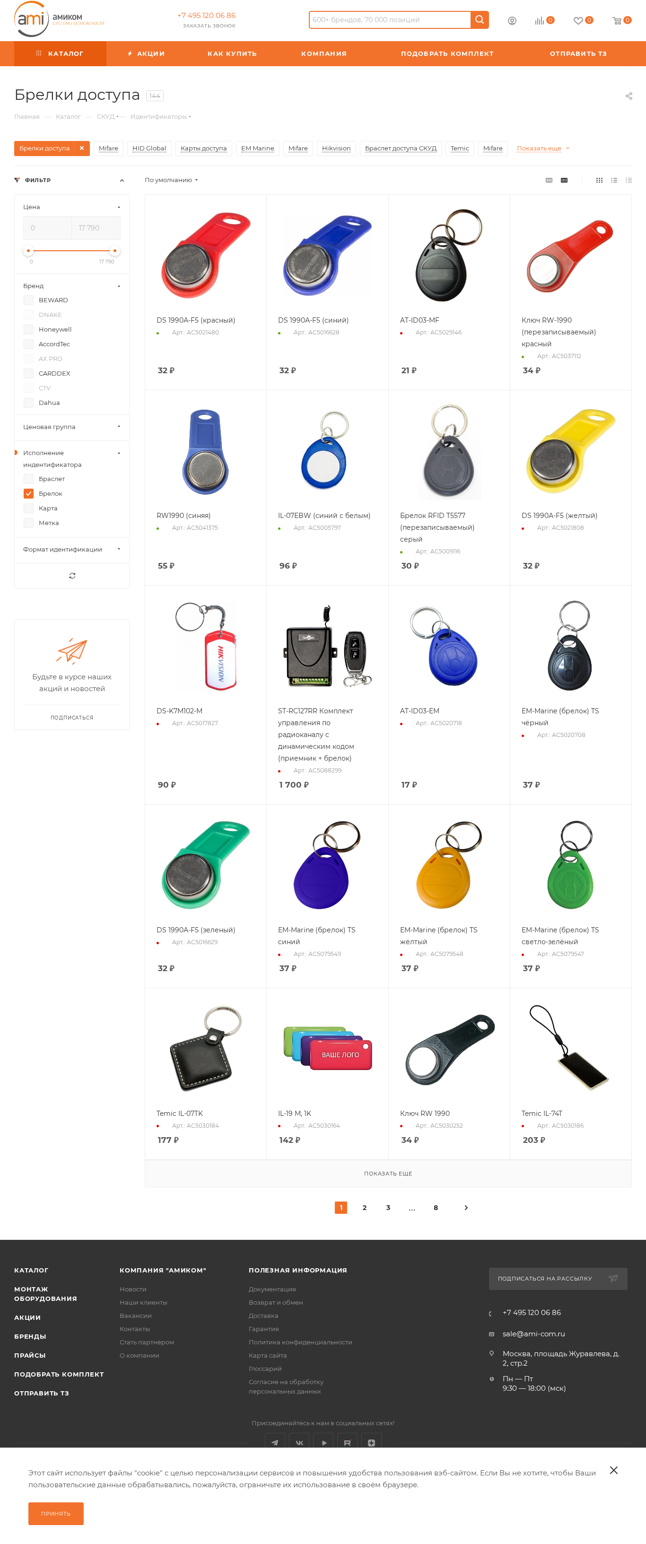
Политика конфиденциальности (300, 1342)
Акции (27, 1317)
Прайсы (30, 1355)
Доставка (264, 1315)
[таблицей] (628, 180)
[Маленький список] (549, 180)
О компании (139, 1355)
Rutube (347, 1443)
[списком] (614, 180)
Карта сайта (268, 1355)
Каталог (31, 1270)
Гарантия (264, 1329)
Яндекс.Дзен (371, 1443)
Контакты (135, 1329)
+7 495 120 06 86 (206, 15)
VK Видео (323, 1443)
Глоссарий (265, 1368)
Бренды (30, 1336)
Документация (272, 1289)
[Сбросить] (72, 576)
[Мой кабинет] (512, 22)
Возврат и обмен (276, 1302)
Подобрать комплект (59, 1374)
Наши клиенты (143, 1302)
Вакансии (136, 1315)
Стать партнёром (147, 1342)
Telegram (275, 1443)
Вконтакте (299, 1443)
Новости (133, 1289)
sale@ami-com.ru (534, 1333)
